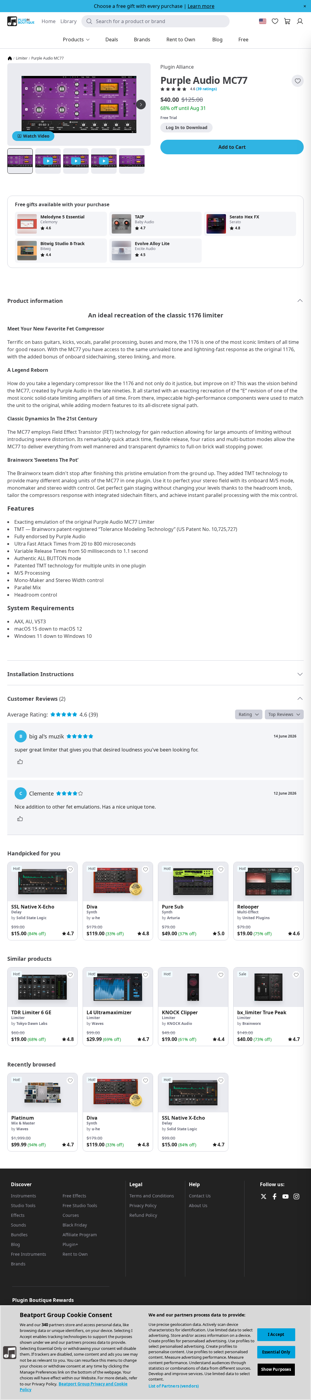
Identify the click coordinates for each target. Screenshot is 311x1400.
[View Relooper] (268, 881)
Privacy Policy (142, 1205)
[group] (42, 901)
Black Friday (75, 1225)
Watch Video (36, 136)
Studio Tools (23, 1205)
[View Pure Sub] (193, 881)
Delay (16, 912)
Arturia (173, 917)
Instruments (23, 1196)
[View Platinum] (42, 1092)
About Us (198, 1205)
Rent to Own (75, 1254)
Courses (71, 1215)
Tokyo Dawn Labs (31, 1023)
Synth (92, 912)
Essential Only (276, 1352)
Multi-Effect (247, 912)
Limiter (22, 58)
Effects (18, 1215)
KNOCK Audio (179, 1023)
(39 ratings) (206, 89)
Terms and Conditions (151, 1196)
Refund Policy (143, 1215)
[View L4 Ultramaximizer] (118, 987)
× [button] (304, 6)
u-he (96, 917)
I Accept (276, 1334)
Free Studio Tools (80, 1205)
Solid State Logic (31, 917)
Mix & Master (23, 1123)
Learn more (201, 6)
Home (49, 21)
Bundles (19, 1234)
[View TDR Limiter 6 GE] (42, 987)
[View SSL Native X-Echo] (42, 881)
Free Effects (74, 1196)
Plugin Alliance (177, 66)
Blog (15, 1244)
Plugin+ (70, 1244)
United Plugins (256, 917)
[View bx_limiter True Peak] (268, 987)
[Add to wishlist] (298, 81)
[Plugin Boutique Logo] (20, 21)
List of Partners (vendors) (174, 1386)
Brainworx (251, 1023)
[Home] (9, 58)
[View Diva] (118, 881)
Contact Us (200, 1196)
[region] (155, 1352)
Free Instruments (28, 1254)
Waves (98, 1023)
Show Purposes (276, 1369)
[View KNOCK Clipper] (193, 987)
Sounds (18, 1225)
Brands (18, 1264)
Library (68, 21)
